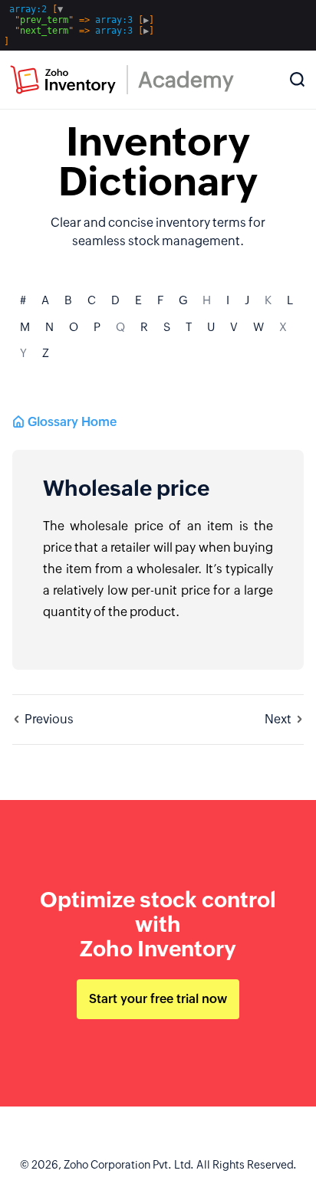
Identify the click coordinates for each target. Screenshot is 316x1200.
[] (79, 25)
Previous (49, 719)
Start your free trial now (158, 999)
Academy (186, 79)
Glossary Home (72, 422)
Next (278, 719)
